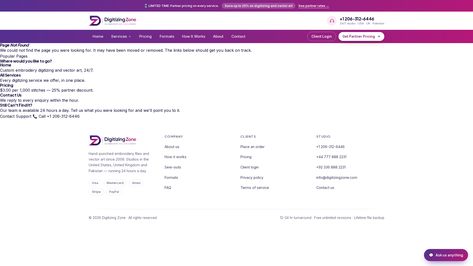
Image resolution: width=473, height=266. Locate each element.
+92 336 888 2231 (331, 167)
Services (119, 36)
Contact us (325, 187)
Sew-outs (173, 167)
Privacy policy (251, 177)
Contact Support (15, 116)
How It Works (193, 36)
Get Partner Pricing (358, 36)
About (218, 36)
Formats (167, 36)
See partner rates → (313, 6)
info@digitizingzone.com (336, 177)
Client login (249, 167)
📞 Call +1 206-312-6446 (56, 116)
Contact (238, 36)
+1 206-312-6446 (330, 147)
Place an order (252, 147)
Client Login (321, 36)
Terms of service (254, 187)
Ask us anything (446, 255)
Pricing (145, 36)
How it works (175, 157)
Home (98, 36)
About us (172, 147)
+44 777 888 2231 (331, 157)
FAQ (168, 187)
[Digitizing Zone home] (112, 20)
